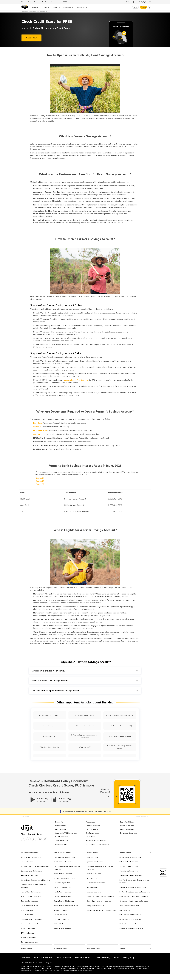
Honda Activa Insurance (62, 892)
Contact (31, 834)
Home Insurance (61, 844)
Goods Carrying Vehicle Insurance (99, 901)
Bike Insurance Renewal (62, 862)
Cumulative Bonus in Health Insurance (132, 887)
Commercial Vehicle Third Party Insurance (101, 910)
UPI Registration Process (84, 715)
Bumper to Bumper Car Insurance (32, 924)
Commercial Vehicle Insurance (66, 833)
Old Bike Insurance (60, 915)
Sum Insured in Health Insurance (130, 875)
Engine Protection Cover (29, 875)
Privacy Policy (128, 958)
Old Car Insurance (27, 915)
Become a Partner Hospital (96, 840)
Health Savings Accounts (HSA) (120, 726)
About (23, 834)
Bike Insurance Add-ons (62, 928)
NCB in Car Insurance (28, 937)
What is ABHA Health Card (129, 905)
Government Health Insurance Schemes (133, 901)
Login (144, 7)
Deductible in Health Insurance (130, 857)
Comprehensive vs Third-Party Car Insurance (33, 886)
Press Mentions (91, 837)
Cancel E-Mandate (93, 826)
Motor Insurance (92, 857)
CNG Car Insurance (27, 862)
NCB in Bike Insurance (61, 924)
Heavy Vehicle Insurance (95, 905)
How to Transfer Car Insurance (32, 896)
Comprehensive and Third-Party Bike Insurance (67, 867)
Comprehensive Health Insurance (131, 928)
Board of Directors (127, 826)
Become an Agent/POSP (59, 2)
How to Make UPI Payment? (49, 715)
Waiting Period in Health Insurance (131, 924)
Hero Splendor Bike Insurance (64, 857)
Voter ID (37, 427)
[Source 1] (40, 478)
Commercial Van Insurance (96, 883)
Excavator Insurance (94, 892)
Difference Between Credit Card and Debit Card (85, 736)
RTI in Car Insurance (28, 928)
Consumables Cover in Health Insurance (133, 896)
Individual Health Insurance (129, 862)
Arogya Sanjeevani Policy (128, 866)
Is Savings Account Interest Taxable (119, 715)
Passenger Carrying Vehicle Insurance (100, 896)
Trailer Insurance (92, 887)
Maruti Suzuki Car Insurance (31, 857)
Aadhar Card (39, 434)
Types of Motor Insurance (95, 862)
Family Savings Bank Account (120, 736)
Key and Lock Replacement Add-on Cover (36, 880)
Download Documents (128, 833)
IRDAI (116, 958)
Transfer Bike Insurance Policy (64, 878)
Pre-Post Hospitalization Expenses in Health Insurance (135, 881)
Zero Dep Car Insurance (29, 901)
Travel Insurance (61, 840)
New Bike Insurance (61, 910)
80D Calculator (124, 910)
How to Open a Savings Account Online (119, 747)
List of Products (92, 829)
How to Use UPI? (49, 736)
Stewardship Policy (102, 958)
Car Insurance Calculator (29, 905)
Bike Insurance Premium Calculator (66, 905)
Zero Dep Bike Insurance (62, 896)
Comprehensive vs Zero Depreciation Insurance (100, 867)
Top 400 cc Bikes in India (62, 887)
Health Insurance (61, 837)
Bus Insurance (92, 878)
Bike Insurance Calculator (63, 874)
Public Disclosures (127, 829)
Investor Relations (43, 2)
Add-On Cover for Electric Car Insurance (35, 866)
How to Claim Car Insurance (31, 892)
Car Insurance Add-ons (29, 942)
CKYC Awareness (92, 833)
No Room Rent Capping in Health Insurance (134, 892)
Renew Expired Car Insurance (31, 919)
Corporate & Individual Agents (97, 844)
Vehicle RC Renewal (94, 874)
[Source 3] (40, 484)
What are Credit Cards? (85, 726)
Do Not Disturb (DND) (43, 958)
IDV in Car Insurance (28, 933)
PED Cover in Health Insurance (130, 915)
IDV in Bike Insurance (61, 919)
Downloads (25, 958)
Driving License (40, 430)
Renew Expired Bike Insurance (64, 901)
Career (39, 834)
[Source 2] (40, 481)
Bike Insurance (60, 829)
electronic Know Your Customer (75, 380)
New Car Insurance (27, 910)
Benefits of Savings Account (49, 726)
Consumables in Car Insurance (32, 871)
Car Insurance (60, 826)
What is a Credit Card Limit (50, 747)
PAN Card (37, 423)
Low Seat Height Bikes (62, 883)
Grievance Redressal (28, 2)
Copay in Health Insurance (128, 871)
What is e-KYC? (85, 747)
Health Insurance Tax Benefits (130, 919)
